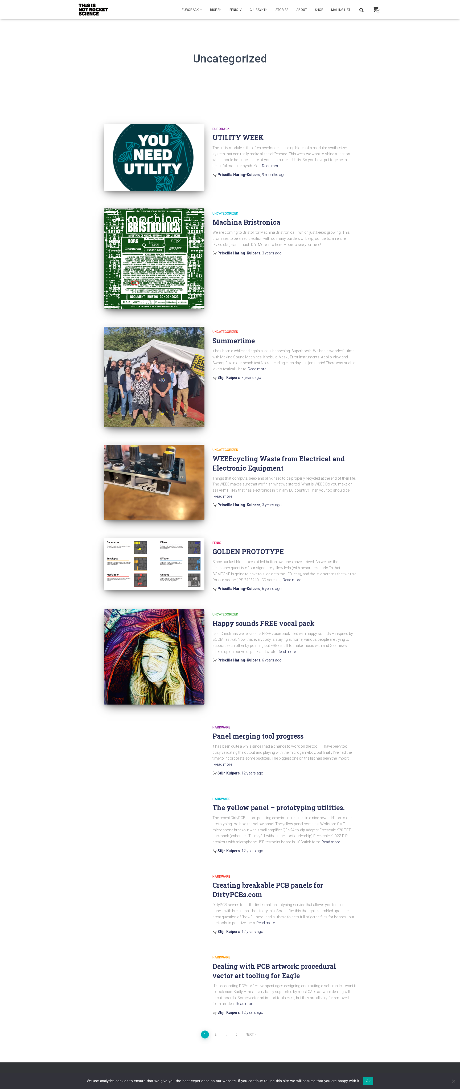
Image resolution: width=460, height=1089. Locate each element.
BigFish (215, 10)
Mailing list (340, 10)
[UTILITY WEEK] (154, 157)
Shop (319, 10)
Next (250, 1034)
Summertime (233, 340)
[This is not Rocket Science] (93, 9)
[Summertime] (154, 377)
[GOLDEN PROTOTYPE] (154, 564)
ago (274, 175)
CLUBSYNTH (259, 10)
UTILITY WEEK (238, 137)
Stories (282, 10)
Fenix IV (235, 10)
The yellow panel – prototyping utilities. (278, 807)
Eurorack (190, 10)
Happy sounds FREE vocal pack (263, 623)
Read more (271, 166)
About (301, 10)
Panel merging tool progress (257, 736)
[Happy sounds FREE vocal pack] (154, 657)
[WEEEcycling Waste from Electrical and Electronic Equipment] (154, 482)
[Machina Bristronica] (154, 258)
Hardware (221, 727)
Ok (368, 1081)
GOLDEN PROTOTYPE (248, 551)
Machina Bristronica (246, 222)
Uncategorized (225, 213)
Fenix (216, 543)
